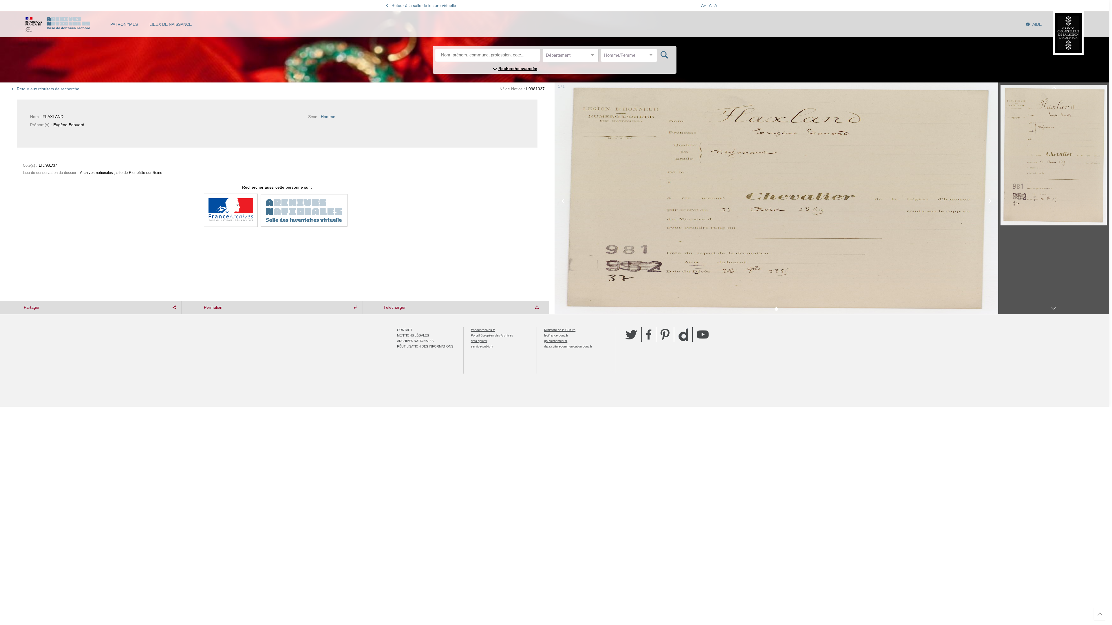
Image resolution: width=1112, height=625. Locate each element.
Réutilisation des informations (425, 346)
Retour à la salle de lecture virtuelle (424, 5)
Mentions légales (413, 335)
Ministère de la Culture (559, 330)
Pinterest (665, 334)
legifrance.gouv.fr (556, 335)
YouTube (703, 334)
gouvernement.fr (555, 341)
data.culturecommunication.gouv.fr (568, 346)
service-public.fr (482, 346)
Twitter (631, 334)
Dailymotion (683, 334)
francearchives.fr (483, 330)
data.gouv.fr (479, 341)
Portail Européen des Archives (492, 335)
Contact (404, 330)
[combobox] (572, 56)
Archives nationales (415, 341)
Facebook (649, 334)
